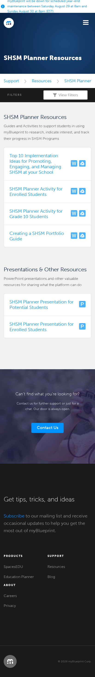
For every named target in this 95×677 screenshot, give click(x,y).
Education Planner (19, 577)
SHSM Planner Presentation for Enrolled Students (41, 326)
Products (13, 556)
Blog (51, 577)
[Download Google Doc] (82, 164)
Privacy (10, 605)
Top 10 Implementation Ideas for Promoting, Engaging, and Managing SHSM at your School (35, 164)
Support (11, 80)
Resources (41, 80)
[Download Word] (74, 164)
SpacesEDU (13, 566)
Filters (14, 94)
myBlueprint (9, 23)
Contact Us (47, 427)
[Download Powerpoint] (82, 304)
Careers (10, 596)
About (10, 585)
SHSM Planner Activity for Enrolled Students (35, 191)
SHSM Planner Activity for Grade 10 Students (35, 213)
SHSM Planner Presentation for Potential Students (41, 304)
